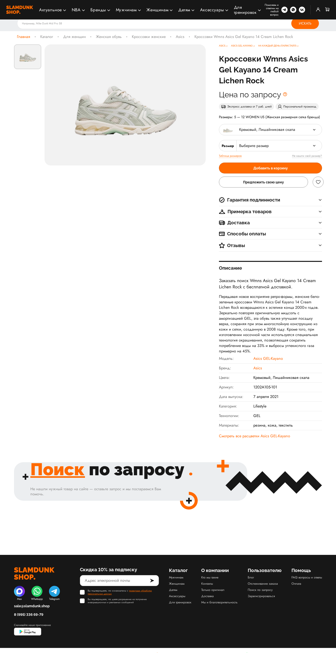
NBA (76, 10)
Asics (180, 36)
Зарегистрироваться (261, 596)
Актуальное (50, 10)
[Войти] (318, 9)
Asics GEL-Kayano (268, 358)
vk (302, 10)
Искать (305, 23)
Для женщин (74, 36)
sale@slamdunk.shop (32, 606)
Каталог (46, 36)
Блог (251, 577)
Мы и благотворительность (219, 602)
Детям (184, 10)
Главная (23, 36)
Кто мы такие (209, 577)
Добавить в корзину (270, 168)
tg (284, 10)
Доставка (207, 596)
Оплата (296, 583)
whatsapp (293, 10)
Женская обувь (109, 36)
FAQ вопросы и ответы (306, 577)
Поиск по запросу (260, 590)
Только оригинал (212, 590)
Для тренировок (245, 9)
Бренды (98, 10)
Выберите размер (254, 146)
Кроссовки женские (149, 36)
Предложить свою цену (263, 182)
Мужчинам (126, 10)
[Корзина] (327, 9)
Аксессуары (212, 10)
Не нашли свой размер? (307, 156)
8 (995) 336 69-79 (28, 615)
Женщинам (157, 10)
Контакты (207, 583)
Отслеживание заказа (263, 583)
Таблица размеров (230, 156)
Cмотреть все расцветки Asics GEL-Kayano (254, 436)
